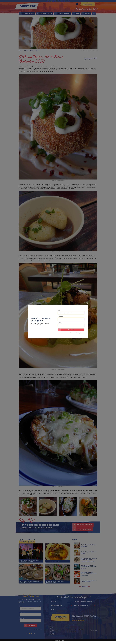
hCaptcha (82, 332)
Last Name (60, 322)
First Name (60, 316)
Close (87, 304)
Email (59, 310)
